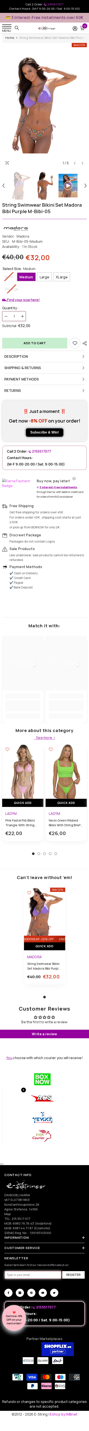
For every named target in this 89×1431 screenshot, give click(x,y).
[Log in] (75, 28)
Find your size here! (23, 299)
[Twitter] (54, 1293)
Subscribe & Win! (44, 432)
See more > (45, 738)
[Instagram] (20, 1293)
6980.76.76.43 (24, 1223)
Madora (23, 236)
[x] (11, 1202)
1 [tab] (33, 853)
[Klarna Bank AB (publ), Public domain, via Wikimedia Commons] (18, 483)
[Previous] (74, 163)
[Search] (16, 27)
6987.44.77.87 (23, 1228)
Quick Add (23, 803)
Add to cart (35, 343)
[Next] (82, 163)
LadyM (11, 813)
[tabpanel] (22, 795)
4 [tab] (50, 853)
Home (9, 38)
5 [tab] (55, 853)
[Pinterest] (31, 1293)
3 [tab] (44, 853)
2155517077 (55, 4)
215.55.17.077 (21, 1219)
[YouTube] (43, 1293)
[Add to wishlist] (75, 343)
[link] (22, 705)
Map (7, 1214)
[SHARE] (83, 343)
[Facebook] (8, 1293)
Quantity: (10, 308)
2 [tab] (39, 853)
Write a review (44, 1034)
